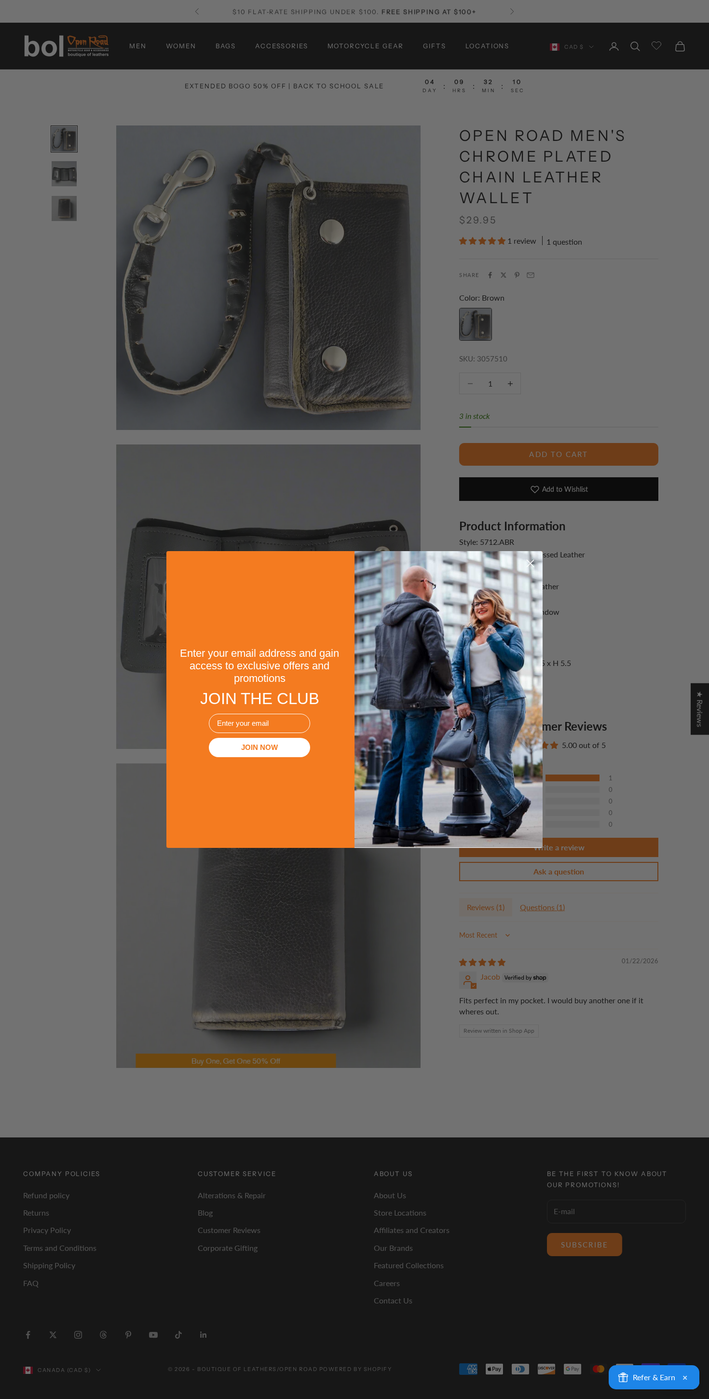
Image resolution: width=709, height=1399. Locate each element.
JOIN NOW (259, 747)
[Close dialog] (530, 563)
